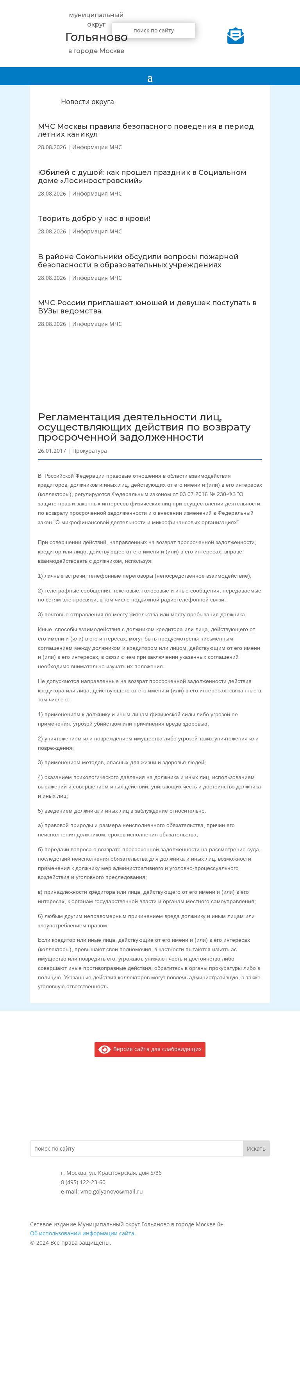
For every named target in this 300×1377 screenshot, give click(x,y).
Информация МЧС (97, 147)
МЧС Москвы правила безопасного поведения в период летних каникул (146, 130)
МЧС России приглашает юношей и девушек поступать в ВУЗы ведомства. (147, 307)
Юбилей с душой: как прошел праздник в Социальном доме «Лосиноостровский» (142, 176)
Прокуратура (89, 450)
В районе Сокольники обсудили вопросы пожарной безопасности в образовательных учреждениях (138, 261)
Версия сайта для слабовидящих (156, 1049)
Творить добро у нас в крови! (94, 218)
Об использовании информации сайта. (83, 1233)
